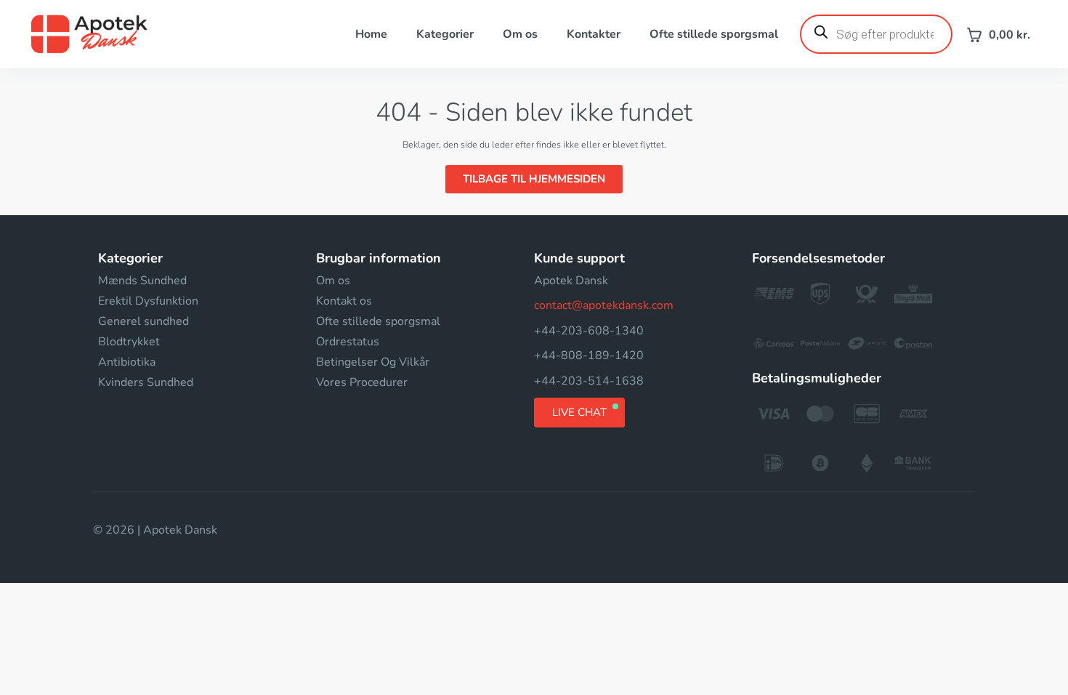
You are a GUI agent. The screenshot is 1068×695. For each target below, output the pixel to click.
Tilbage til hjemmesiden (534, 179)
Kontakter (593, 34)
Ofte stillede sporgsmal (714, 34)
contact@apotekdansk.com (603, 305)
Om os (520, 34)
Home (371, 34)
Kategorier (445, 34)
